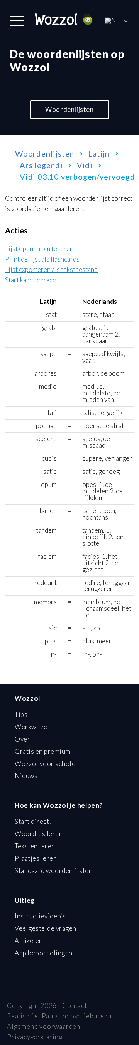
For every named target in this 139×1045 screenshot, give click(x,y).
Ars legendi (41, 165)
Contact (74, 1006)
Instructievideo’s (40, 916)
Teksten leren (35, 846)
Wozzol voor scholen (47, 764)
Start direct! (33, 821)
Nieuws (26, 776)
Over (22, 739)
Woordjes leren (39, 834)
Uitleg (25, 900)
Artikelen (29, 941)
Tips (21, 714)
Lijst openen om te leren (39, 249)
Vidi (85, 165)
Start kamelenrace (30, 280)
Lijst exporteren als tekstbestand (51, 270)
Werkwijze (31, 727)
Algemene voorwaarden (43, 1026)
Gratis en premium (43, 751)
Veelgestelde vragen (45, 928)
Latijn (99, 153)
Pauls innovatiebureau (77, 1016)
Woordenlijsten (69, 109)
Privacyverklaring (35, 1037)
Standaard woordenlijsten (53, 871)
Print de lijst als (42, 259)
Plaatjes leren (36, 858)
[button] (17, 21)
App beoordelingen (44, 953)
